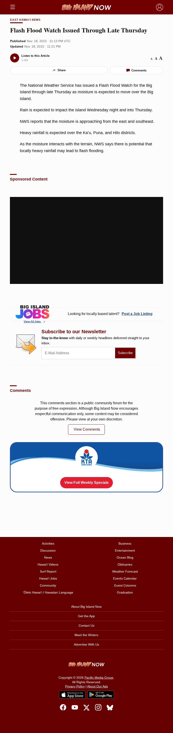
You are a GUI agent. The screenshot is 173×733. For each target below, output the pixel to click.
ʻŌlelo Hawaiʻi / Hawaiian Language (48, 592)
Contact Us (86, 625)
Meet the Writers (86, 635)
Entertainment (125, 550)
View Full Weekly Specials (86, 482)
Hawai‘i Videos (48, 564)
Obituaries (125, 564)
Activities (48, 543)
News (48, 557)
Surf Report (48, 571)
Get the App (86, 616)
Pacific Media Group (98, 677)
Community (48, 585)
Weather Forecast (125, 571)
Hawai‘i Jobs (48, 578)
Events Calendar (125, 578)
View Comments (87, 429)
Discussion (48, 550)
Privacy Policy (75, 686)
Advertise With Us (86, 644)
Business (124, 543)
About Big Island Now (86, 606)
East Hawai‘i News (25, 19)
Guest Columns (125, 585)
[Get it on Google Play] (100, 695)
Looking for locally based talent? (110, 314)
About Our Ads (97, 686)
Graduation (125, 592)
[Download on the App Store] (72, 695)
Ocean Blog (125, 557)
